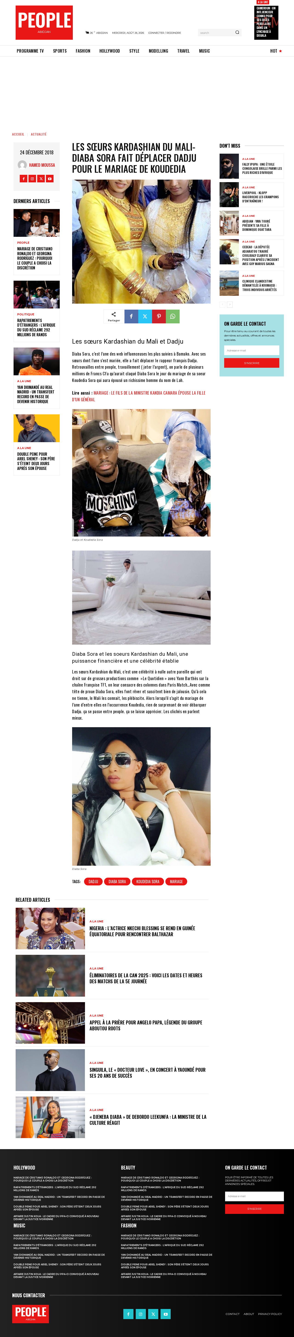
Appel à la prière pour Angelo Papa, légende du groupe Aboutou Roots (146, 1025)
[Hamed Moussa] (23, 165)
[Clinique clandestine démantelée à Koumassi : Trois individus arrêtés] (229, 283)
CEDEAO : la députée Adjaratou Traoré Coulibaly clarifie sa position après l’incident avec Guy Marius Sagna (260, 255)
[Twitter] (41, 178)
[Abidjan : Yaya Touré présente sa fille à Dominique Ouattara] (229, 223)
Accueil (18, 134)
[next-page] (230, 305)
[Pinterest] (159, 316)
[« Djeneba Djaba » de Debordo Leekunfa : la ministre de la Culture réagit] (50, 1117)
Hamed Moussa (42, 165)
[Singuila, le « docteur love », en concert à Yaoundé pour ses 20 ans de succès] (50, 1070)
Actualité (39, 134)
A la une (263, 2)
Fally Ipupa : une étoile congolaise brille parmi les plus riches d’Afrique (262, 168)
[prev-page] (222, 305)
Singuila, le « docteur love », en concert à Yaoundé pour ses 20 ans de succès (148, 1072)
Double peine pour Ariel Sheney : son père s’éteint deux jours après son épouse (36, 461)
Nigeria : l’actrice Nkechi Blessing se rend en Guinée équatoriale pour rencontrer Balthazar (142, 931)
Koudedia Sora (147, 881)
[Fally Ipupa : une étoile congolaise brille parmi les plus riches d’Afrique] (229, 166)
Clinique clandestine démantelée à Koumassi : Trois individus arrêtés (259, 285)
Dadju (93, 881)
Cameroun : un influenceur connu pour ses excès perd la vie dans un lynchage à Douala (266, 21)
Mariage (176, 881)
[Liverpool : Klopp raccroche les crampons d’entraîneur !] (229, 194)
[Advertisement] (147, 91)
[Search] (237, 32)
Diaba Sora (117, 881)
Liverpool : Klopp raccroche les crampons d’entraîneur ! (260, 196)
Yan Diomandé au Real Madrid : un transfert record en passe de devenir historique (35, 394)
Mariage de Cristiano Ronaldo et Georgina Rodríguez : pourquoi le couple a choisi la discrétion (34, 258)
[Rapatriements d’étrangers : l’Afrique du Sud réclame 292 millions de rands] (37, 294)
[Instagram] (32, 178)
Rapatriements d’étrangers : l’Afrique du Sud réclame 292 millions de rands (36, 327)
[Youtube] (50, 178)
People (23, 242)
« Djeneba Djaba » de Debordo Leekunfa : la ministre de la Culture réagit (148, 1119)
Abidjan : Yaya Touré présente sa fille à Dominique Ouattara (256, 225)
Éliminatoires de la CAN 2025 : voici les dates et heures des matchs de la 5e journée (146, 978)
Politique (25, 314)
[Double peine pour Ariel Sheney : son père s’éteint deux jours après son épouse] (37, 428)
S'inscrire (252, 363)
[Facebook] (23, 178)
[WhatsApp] (173, 316)
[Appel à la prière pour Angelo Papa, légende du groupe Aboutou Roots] (50, 1023)
